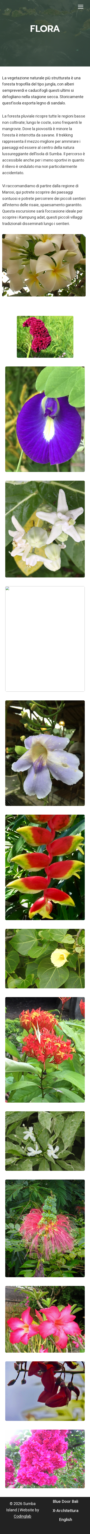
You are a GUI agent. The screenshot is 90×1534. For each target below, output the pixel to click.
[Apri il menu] (80, 6)
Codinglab (22, 1516)
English (65, 1520)
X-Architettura (65, 1511)
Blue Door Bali (65, 1501)
